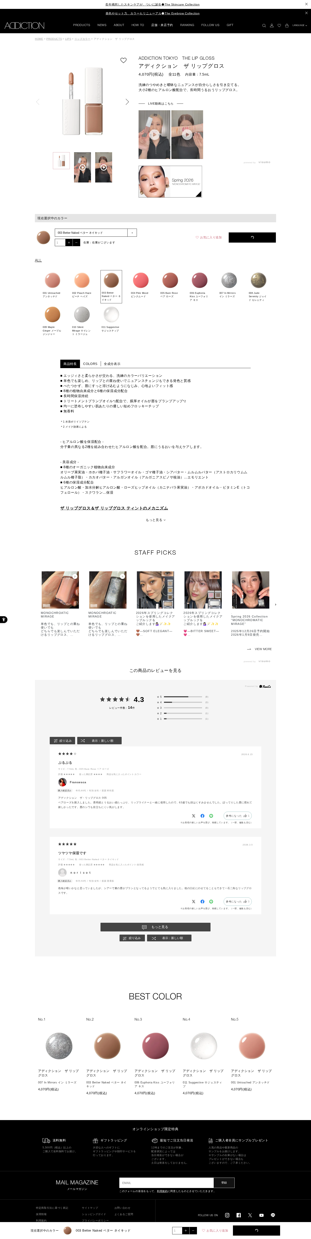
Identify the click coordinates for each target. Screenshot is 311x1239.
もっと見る (154, 520)
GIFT (230, 25)
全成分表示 (112, 364)
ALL (38, 261)
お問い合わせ (122, 1207)
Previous (39, 102)
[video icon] (154, 134)
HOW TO (138, 25)
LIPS (68, 38)
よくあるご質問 (123, 1214)
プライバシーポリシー (95, 1220)
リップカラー (82, 38)
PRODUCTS (81, 25)
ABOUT (119, 25)
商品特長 (70, 364)
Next (126, 102)
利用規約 (162, 1191)
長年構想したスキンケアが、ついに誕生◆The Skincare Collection (152, 4)
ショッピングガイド (94, 1214)
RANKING (187, 25)
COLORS (90, 364)
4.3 (139, 699)
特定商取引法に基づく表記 (52, 1207)
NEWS (102, 25)
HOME (39, 38)
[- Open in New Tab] (265, 162)
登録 (224, 1182)
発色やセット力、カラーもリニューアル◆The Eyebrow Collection (153, 13)
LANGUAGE (299, 26)
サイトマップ (90, 1207)
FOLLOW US (210, 25)
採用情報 (41, 1214)
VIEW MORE (263, 649)
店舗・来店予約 (162, 25)
